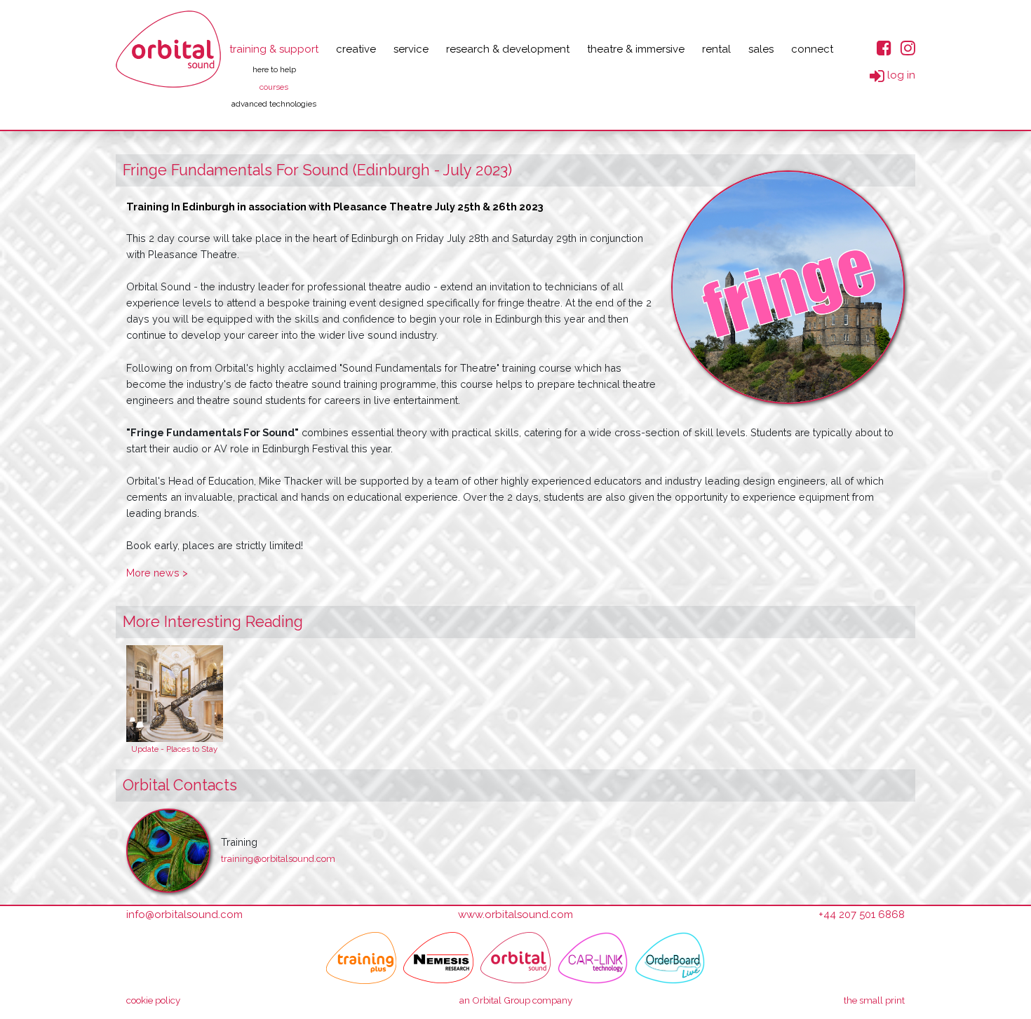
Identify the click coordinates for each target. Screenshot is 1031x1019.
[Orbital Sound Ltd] (168, 49)
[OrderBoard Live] (670, 958)
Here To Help (274, 69)
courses (274, 87)
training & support (273, 49)
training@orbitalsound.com (278, 858)
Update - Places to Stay (174, 749)
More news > (157, 573)
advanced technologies (273, 104)
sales (761, 49)
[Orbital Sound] (515, 958)
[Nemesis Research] (438, 958)
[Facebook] (884, 47)
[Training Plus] (361, 958)
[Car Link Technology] (593, 958)
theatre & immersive (636, 49)
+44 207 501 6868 (861, 914)
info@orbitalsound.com (184, 914)
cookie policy (153, 1000)
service (411, 49)
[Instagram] (908, 47)
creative (356, 49)
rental (716, 49)
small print (874, 1000)
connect (812, 49)
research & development (508, 49)
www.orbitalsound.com (515, 914)
